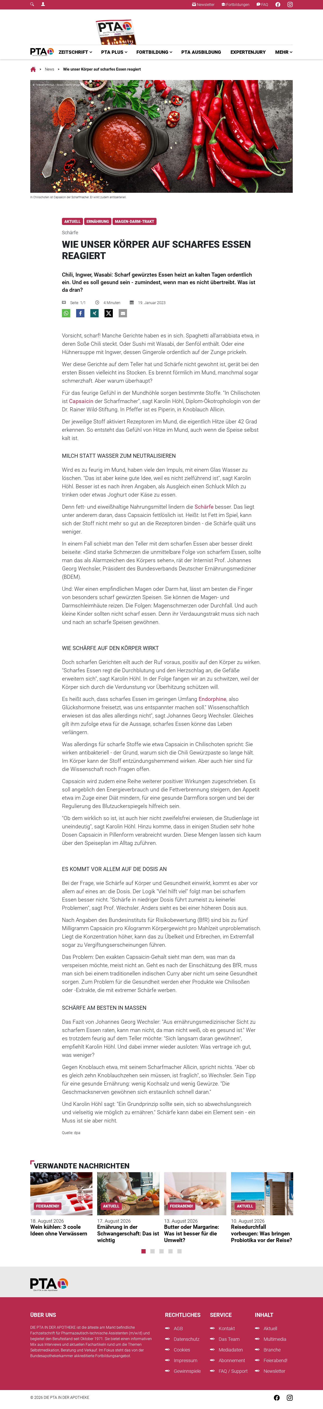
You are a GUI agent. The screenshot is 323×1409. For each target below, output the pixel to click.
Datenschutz (186, 1339)
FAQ (264, 4)
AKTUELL (72, 221)
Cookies (181, 1350)
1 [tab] (143, 1251)
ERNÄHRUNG (98, 221)
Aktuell (269, 1328)
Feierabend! (275, 1360)
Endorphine (212, 699)
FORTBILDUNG (152, 52)
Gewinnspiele (187, 1371)
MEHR (281, 52)
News (49, 69)
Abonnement (231, 1360)
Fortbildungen (237, 4)
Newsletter (205, 4)
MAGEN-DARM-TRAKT (134, 221)
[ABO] (117, 27)
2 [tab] (152, 1251)
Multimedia (274, 1339)
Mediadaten (230, 1350)
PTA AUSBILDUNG (201, 52)
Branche (271, 1350)
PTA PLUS (112, 52)
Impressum (185, 1360)
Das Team (229, 1339)
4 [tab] (170, 1251)
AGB (178, 1328)
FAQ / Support (233, 1371)
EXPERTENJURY (248, 52)
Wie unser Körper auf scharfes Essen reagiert (102, 69)
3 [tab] (161, 1251)
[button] (66, 313)
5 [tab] (179, 1251)
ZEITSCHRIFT (73, 52)
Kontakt (226, 1328)
